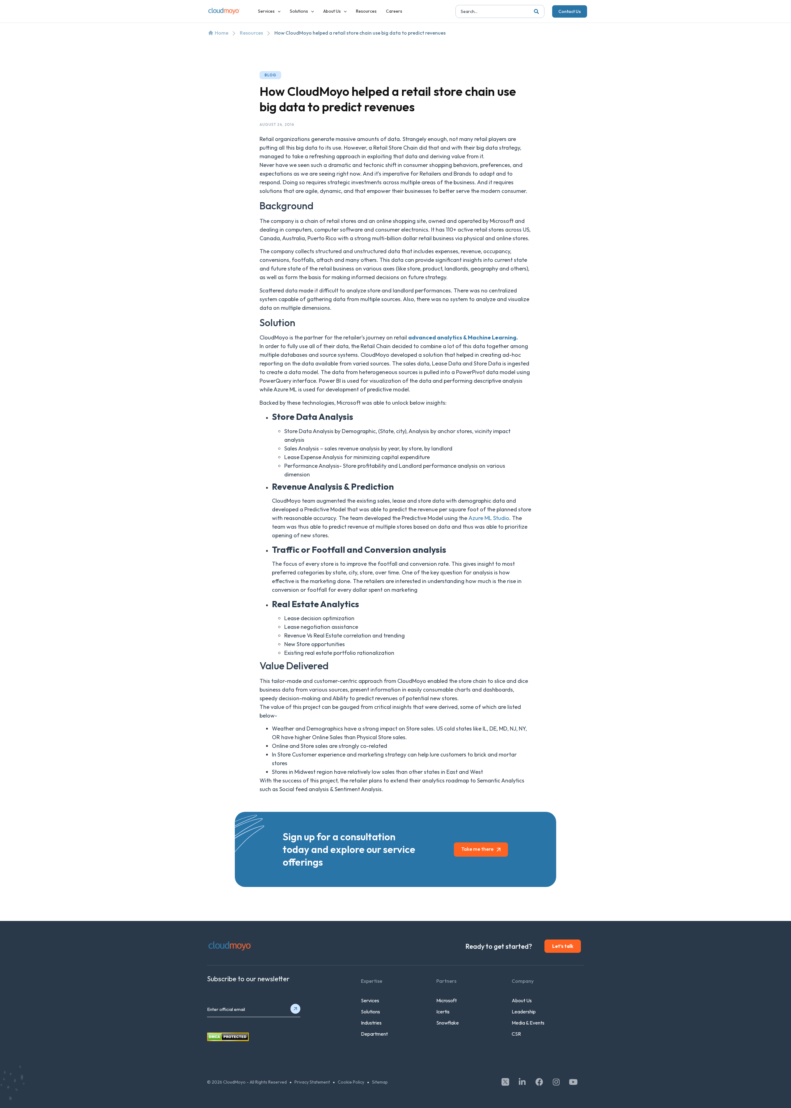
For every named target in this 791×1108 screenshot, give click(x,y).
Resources (251, 33)
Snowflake (447, 1023)
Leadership (524, 1011)
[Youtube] (573, 1081)
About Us (522, 1000)
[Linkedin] (522, 1081)
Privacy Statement (312, 1082)
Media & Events (528, 1023)
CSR (516, 1034)
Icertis (443, 1011)
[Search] (536, 11)
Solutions (370, 1011)
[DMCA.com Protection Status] (228, 1039)
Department (374, 1034)
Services (370, 1000)
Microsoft (446, 1000)
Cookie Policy (351, 1082)
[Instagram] (556, 1081)
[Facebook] (539, 1081)
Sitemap (380, 1082)
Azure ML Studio (488, 518)
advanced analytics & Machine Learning (462, 337)
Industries (371, 1023)
